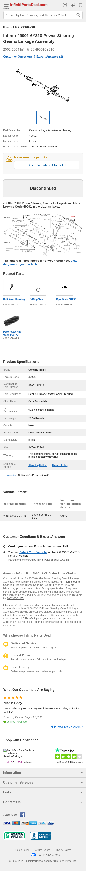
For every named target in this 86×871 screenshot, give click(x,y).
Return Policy (60, 465)
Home (6, 27)
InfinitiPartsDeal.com (15, 605)
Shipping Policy (37, 465)
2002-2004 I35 (15, 598)
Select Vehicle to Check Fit (47, 165)
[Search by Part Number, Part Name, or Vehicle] (78, 15)
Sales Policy (22, 850)
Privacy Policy (63, 850)
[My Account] (72, 4)
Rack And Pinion (60, 581)
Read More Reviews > (70, 726)
